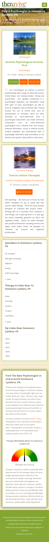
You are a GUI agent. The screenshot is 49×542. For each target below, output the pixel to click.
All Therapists (10, 254)
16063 (7, 356)
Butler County (36, 419)
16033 (7, 343)
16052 (7, 339)
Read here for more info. (24, 534)
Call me (24, 82)
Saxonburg (9, 316)
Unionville (8, 301)
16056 (7, 352)
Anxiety (8, 268)
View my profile (34, 82)
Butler (7, 296)
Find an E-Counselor (25, 192)
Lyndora (8, 306)
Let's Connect (13, 82)
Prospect (8, 311)
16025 (7, 347)
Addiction (8, 263)
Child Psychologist (12, 273)
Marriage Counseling (13, 258)
